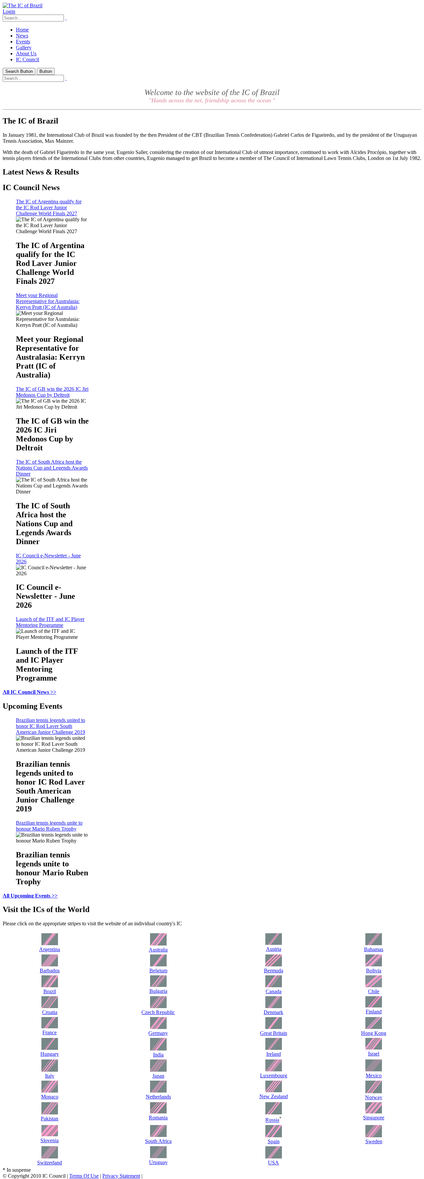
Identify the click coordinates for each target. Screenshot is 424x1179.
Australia (158, 949)
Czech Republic (158, 1012)
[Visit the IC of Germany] (158, 1027)
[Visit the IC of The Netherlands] (158, 1091)
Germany (158, 1033)
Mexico (374, 1075)
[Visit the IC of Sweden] (373, 1135)
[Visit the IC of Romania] (158, 1111)
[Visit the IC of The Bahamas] (373, 943)
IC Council (27, 59)
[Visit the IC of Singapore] (373, 1111)
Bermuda (273, 970)
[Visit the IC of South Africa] (158, 1135)
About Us (26, 53)
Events (23, 41)
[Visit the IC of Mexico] (373, 1069)
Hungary (49, 1054)
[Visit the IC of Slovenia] (49, 1134)
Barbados (50, 970)
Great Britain (273, 1033)
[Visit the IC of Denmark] (273, 1006)
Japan (158, 1076)
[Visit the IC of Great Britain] (273, 1027)
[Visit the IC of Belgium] (158, 964)
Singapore (373, 1117)
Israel (373, 1053)
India (158, 1054)
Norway (373, 1097)
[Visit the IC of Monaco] (49, 1091)
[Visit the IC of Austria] (273, 943)
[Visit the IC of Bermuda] (273, 964)
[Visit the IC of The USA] (273, 1156)
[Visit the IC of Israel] (373, 1048)
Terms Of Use (84, 1176)
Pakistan (49, 1118)
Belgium (158, 970)
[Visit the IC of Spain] (273, 1135)
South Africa (158, 1141)
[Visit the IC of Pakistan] (49, 1112)
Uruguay (158, 1162)
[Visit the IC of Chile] (373, 985)
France (49, 1032)
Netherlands (158, 1097)
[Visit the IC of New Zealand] (273, 1090)
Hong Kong (373, 1033)
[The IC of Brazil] (22, 5)
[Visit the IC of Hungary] (49, 1048)
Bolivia (373, 970)
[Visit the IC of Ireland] (273, 1048)
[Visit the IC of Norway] (373, 1091)
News (22, 35)
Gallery (23, 47)
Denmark (273, 1012)
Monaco (49, 1097)
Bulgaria (158, 991)
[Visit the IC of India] (158, 1048)
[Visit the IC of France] (49, 1026)
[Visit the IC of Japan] (158, 1070)
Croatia (49, 1012)
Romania (158, 1117)
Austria (273, 949)
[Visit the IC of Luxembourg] (273, 1069)
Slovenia (49, 1140)
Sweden (373, 1141)
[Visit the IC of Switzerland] (49, 1156)
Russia (272, 1120)
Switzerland (49, 1162)
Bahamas (373, 949)
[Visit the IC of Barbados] (49, 964)
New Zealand (273, 1096)
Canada (274, 991)
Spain (274, 1141)
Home (22, 29)
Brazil (49, 991)
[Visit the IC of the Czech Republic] (158, 1006)
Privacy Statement (121, 1176)
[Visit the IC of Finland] (373, 1005)
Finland (374, 1011)
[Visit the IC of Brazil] (49, 985)
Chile (373, 991)
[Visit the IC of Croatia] (49, 1006)
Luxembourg (273, 1075)
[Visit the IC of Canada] (273, 985)
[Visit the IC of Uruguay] (158, 1156)
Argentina (49, 949)
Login (9, 11)
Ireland (273, 1054)
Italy (49, 1076)
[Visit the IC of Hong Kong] (373, 1027)
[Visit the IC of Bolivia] (373, 964)
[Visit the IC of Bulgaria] (158, 985)
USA (273, 1162)
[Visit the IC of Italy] (49, 1070)
